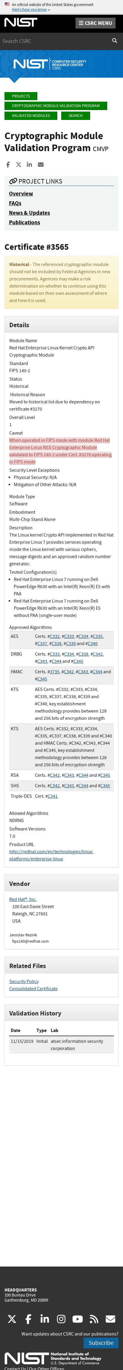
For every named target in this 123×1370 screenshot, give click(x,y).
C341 (53, 796)
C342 (98, 654)
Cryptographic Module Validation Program (56, 106)
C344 (56, 661)
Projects (21, 96)
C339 (71, 644)
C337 (42, 644)
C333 (69, 636)
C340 (93, 644)
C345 (78, 661)
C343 (42, 661)
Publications (24, 222)
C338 (56, 644)
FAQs (15, 203)
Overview (21, 193)
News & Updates (29, 213)
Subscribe (101, 1343)
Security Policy (24, 982)
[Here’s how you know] (61, 7)
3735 (54, 672)
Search (76, 115)
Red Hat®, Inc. (22, 899)
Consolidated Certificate (33, 989)
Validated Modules (31, 115)
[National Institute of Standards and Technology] (53, 1358)
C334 (83, 636)
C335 (98, 636)
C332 (55, 636)
